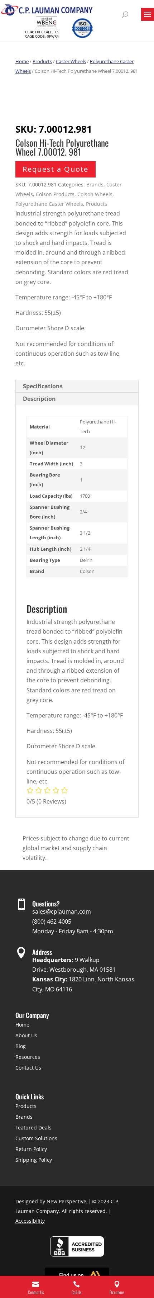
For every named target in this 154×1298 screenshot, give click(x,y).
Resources (27, 1056)
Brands (95, 184)
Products (42, 61)
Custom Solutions (36, 1138)
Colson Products (55, 194)
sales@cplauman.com (61, 911)
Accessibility (30, 1220)
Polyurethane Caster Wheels (49, 203)
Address (42, 952)
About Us (26, 1035)
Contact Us (28, 1067)
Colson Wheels (94, 194)
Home (22, 61)
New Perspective (66, 1201)
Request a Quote (55, 169)
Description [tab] (39, 399)
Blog (20, 1046)
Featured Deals (33, 1127)
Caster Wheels (71, 61)
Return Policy (31, 1149)
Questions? (46, 903)
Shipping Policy (33, 1159)
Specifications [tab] (43, 386)
